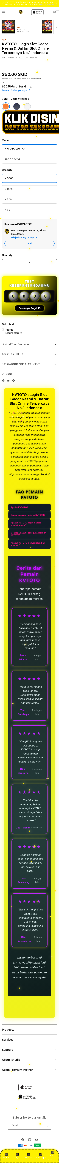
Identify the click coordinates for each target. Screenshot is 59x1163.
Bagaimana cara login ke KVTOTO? (28, 515)
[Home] (23, 11)
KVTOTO (14, 412)
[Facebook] (4, 381)
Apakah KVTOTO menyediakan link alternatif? (28, 544)
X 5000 (9, 178)
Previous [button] (3, 3)
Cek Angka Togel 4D (30, 308)
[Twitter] (9, 381)
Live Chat (50, 1157)
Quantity (7, 255)
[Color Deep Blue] (16, 106)
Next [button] (56, 3)
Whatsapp (41, 1157)
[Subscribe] (47, 1126)
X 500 (8, 199)
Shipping (18, 78)
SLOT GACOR (12, 159)
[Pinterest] (14, 381)
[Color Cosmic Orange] (5, 106)
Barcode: (22, 58)
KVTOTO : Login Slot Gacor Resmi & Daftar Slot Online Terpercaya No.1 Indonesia (29, 3)
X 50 (7, 209)
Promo (6, 1157)
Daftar (28, 1157)
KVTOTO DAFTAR (15, 148)
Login (17, 1157)
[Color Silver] (27, 106)
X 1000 (9, 189)
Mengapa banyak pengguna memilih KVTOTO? (28, 534)
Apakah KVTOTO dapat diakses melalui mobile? (26, 524)
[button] (4, 12)
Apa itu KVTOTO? (19, 507)
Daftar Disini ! (47, 4)
